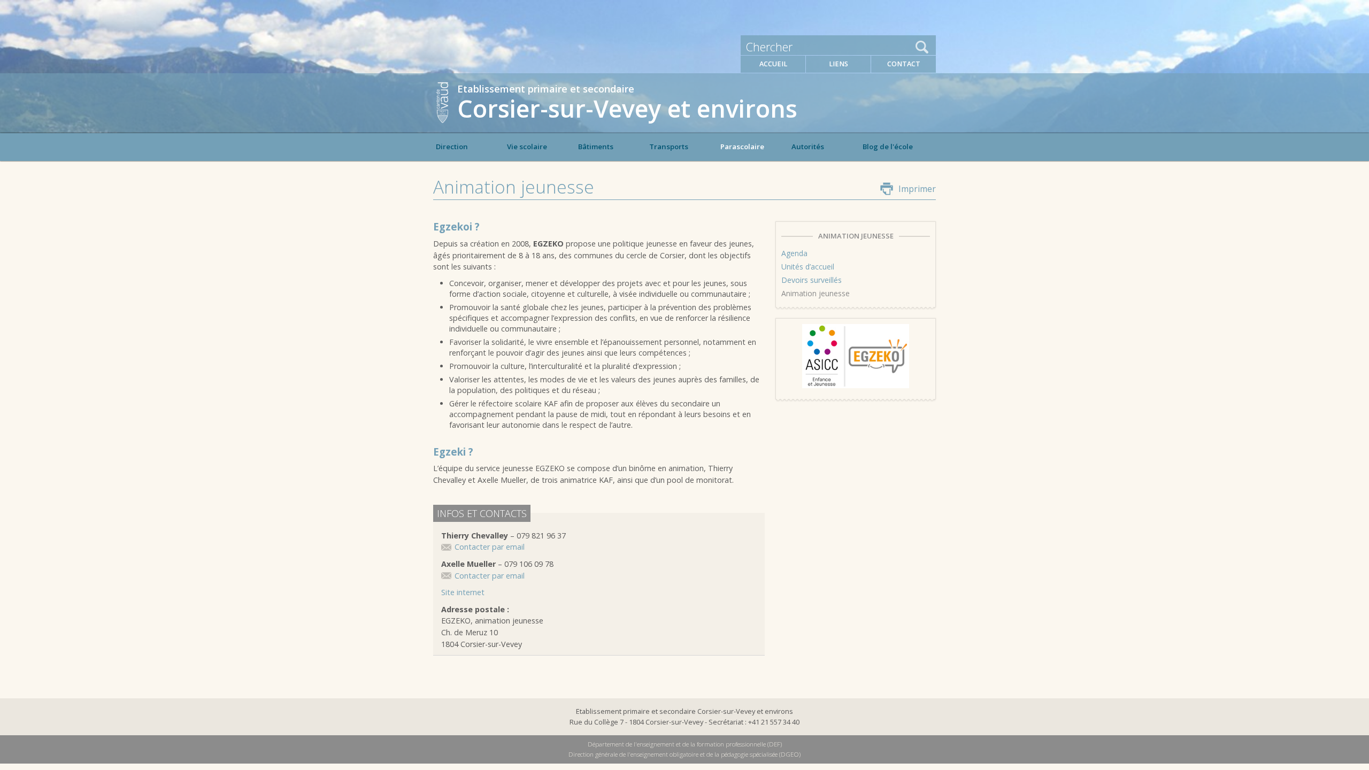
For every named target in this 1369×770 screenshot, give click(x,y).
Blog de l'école (888, 146)
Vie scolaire (527, 146)
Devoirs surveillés (811, 280)
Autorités (807, 146)
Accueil (773, 63)
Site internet (462, 592)
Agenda (794, 253)
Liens (838, 63)
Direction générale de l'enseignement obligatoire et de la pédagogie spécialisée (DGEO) (684, 754)
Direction (452, 146)
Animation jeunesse (815, 293)
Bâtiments (595, 146)
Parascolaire (742, 146)
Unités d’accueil (807, 266)
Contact (903, 63)
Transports (668, 146)
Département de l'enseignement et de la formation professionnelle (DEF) (685, 744)
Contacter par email (490, 547)
